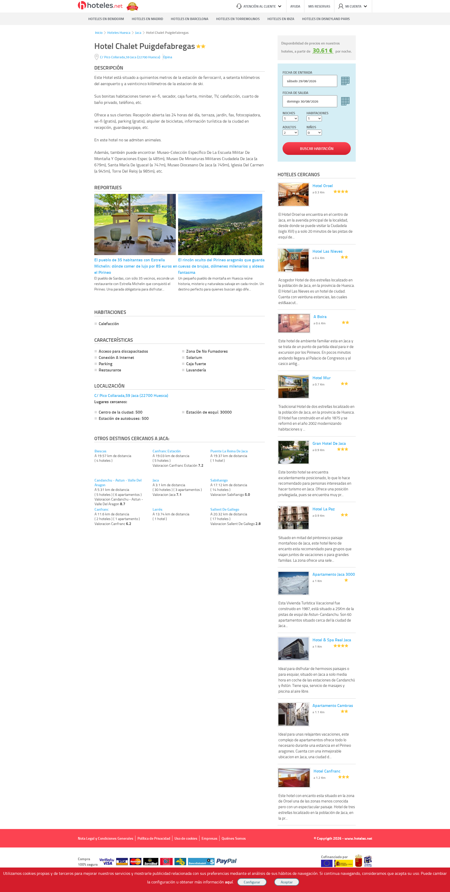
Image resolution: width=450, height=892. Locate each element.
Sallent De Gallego (224, 509)
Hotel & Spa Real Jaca (331, 640)
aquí (229, 882)
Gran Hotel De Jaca (329, 443)
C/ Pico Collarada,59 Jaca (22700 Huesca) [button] (131, 395)
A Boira (320, 316)
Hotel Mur (321, 378)
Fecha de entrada (297, 72)
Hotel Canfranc (327, 771)
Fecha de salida (295, 92)
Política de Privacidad (154, 838)
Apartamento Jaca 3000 (333, 574)
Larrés (157, 509)
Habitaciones (317, 113)
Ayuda (295, 6)
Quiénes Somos (234, 838)
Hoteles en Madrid (147, 18)
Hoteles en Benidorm (106, 18)
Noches (289, 113)
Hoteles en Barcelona (189, 18)
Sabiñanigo (219, 480)
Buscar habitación (317, 148)
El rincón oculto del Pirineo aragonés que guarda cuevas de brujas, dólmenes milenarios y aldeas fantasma (221, 266)
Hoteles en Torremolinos (238, 18)
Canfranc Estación (167, 451)
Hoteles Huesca (118, 32)
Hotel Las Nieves (327, 251)
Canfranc (102, 509)
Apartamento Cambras (332, 705)
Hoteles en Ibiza (280, 18)
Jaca (138, 32)
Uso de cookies (185, 838)
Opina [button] (167, 57)
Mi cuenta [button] (353, 6)
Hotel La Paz (323, 509)
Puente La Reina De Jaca (229, 451)
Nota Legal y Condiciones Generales (105, 838)
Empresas (209, 838)
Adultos (289, 127)
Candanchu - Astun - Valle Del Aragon (118, 482)
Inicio (99, 32)
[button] (225, 446)
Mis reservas (319, 6)
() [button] (130, 57)
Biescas (101, 451)
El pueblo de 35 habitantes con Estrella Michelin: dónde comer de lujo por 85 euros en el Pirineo (135, 266)
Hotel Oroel (322, 185)
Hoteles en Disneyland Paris (326, 18)
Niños (311, 127)
